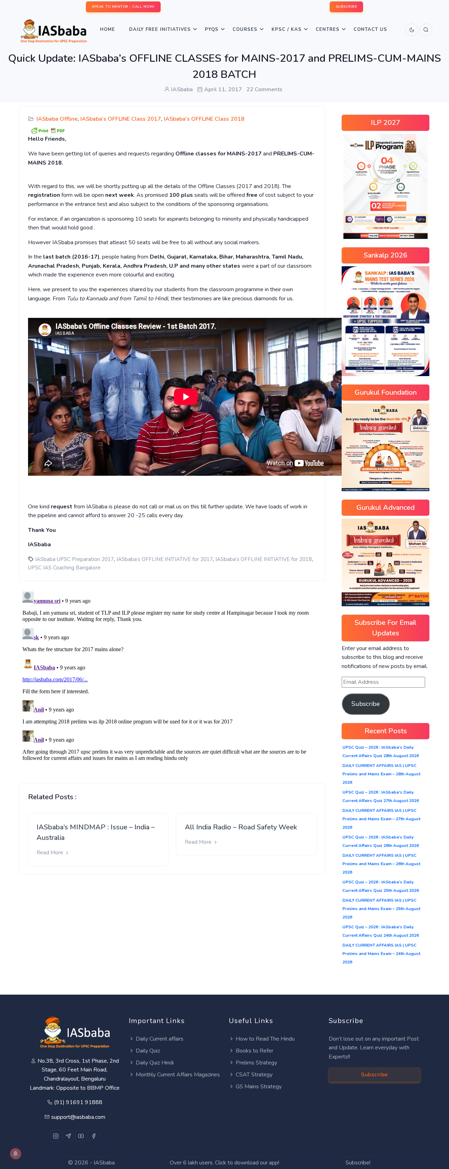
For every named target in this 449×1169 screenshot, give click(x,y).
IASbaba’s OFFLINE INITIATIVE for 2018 (263, 559)
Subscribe (365, 704)
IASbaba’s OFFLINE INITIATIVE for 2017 (164, 559)
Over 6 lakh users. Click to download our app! (224, 1163)
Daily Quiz (148, 1051)
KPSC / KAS (287, 29)
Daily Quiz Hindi (155, 1063)
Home (107, 29)
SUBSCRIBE (346, 6)
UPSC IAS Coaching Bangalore (64, 567)
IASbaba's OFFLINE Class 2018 (204, 119)
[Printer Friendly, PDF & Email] (47, 130)
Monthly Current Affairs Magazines (178, 1074)
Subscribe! (358, 1163)
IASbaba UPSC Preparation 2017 (74, 559)
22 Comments (264, 89)
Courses (245, 29)
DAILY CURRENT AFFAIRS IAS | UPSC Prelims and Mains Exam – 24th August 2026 (381, 953)
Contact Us (370, 29)
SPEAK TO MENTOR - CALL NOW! (123, 6)
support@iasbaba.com (78, 1117)
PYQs (212, 29)
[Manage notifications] (15, 1153)
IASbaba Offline (57, 119)
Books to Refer (254, 1051)
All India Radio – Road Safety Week (241, 827)
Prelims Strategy (256, 1063)
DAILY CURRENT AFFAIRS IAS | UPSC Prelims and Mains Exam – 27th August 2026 (381, 819)
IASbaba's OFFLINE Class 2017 (120, 119)
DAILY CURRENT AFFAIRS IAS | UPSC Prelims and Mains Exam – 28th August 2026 (381, 774)
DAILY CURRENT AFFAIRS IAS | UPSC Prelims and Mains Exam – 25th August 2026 (381, 908)
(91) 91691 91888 (78, 1102)
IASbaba (104, 1163)
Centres (328, 29)
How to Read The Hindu (265, 1039)
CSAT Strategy (254, 1074)
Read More (50, 852)
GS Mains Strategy (259, 1086)
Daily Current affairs (159, 1039)
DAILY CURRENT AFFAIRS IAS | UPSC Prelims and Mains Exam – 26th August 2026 (381, 864)
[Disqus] (172, 676)
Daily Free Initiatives (160, 29)
